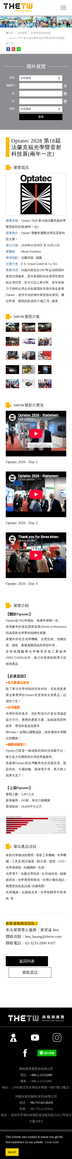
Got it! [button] (12, 1152)
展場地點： (13, 257)
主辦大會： (13, 264)
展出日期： (13, 245)
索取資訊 (30, 972)
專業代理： (13, 270)
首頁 (10, 33)
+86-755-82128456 (41, 1102)
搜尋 (41, 116)
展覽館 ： (13, 251)
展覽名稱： (13, 220)
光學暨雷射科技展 (41, 33)
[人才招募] (13, 1037)
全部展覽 (22, 33)
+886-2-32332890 (41, 1075)
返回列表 (27, 961)
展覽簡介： (13, 233)
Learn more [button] (52, 1142)
